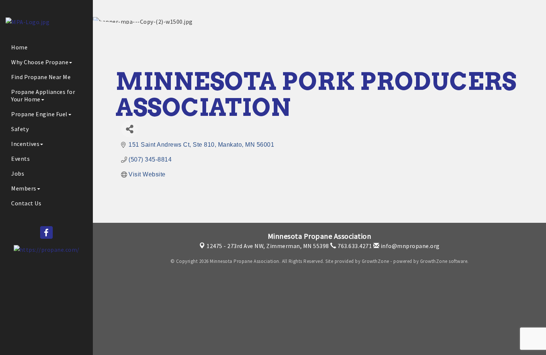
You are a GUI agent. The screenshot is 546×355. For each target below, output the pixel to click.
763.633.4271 (354, 246)
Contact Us (26, 203)
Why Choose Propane (39, 62)
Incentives (25, 143)
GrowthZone (375, 261)
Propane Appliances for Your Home (43, 95)
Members (23, 188)
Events (20, 158)
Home (19, 47)
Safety (20, 129)
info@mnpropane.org (409, 246)
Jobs (17, 173)
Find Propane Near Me (41, 77)
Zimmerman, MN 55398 (268, 246)
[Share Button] (129, 129)
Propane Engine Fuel (39, 114)
